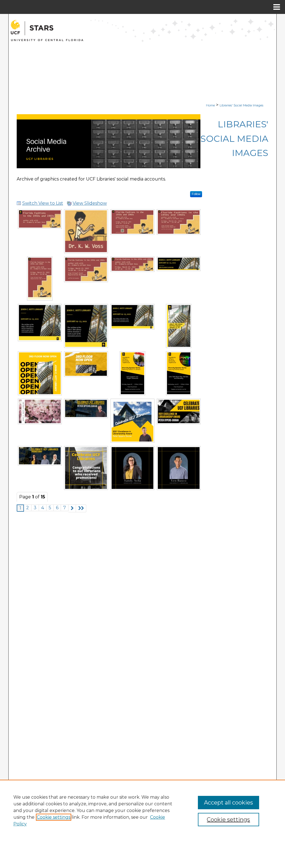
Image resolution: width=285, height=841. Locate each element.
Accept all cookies (228, 802)
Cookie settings (53, 817)
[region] (142, 810)
